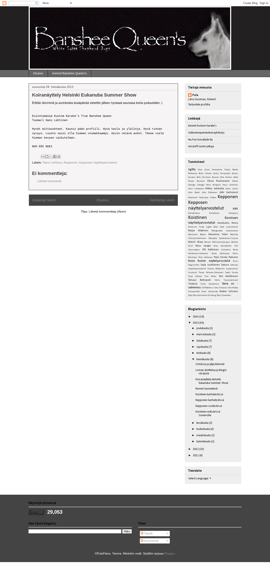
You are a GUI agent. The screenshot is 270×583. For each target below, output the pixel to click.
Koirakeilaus (194, 213)
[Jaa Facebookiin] (55, 156)
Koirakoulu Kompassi (223, 213)
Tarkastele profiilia (199, 104)
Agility (192, 169)
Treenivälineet (231, 280)
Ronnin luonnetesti (207, 388)
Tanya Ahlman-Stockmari (211, 272)
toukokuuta (203, 429)
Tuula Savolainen (209, 284)
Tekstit (148, 533)
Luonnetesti (232, 227)
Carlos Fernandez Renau (225, 173)
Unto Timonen (220, 288)
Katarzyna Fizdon (207, 197)
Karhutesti (232, 192)
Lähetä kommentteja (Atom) (107, 211)
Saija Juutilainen (210, 265)
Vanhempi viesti (162, 200)
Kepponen (70, 162)
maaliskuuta (203, 435)
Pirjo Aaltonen (205, 257)
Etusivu (38, 73)
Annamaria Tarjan (221, 170)
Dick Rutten (226, 177)
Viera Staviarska (209, 291)
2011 (196, 455)
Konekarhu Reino (227, 223)
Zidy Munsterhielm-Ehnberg (202, 295)
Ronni (191, 261)
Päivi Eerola (220, 257)
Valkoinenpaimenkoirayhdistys (206, 132)
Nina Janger (203, 246)
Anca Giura (203, 170)
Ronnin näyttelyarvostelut (214, 261)
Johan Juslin (231, 189)
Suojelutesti (232, 269)
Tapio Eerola (231, 272)
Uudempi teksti (44, 200)
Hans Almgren (213, 185)
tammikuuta (203, 441)
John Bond (194, 192)
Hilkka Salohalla (214, 188)
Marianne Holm (218, 234)
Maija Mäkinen (198, 230)
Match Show (195, 242)
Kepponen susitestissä (209, 406)
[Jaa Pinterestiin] (59, 156)
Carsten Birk (194, 177)
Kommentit (150, 540)
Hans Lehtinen (52, 162)
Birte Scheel (205, 173)
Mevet (207, 242)
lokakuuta (202, 340)
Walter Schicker (228, 291)
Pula (195, 95)
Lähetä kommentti (49, 181)
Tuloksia (192, 284)
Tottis (217, 280)
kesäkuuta (202, 423)
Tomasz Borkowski (199, 280)
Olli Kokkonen (210, 249)
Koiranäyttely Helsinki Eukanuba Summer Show (212, 381)
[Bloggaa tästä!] (47, 156)
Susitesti (192, 272)
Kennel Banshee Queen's (69, 73)
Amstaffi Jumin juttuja (201, 146)
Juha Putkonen (209, 192)
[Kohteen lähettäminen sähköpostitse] (43, 156)
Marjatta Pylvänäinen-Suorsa (223, 238)
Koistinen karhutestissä (209, 394)
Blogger (169, 553)
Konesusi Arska (196, 227)
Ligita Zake (212, 227)
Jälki (221, 192)
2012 (196, 449)
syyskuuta (202, 347)
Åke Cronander (224, 295)
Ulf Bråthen (207, 288)
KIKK (235, 208)
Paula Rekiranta (220, 253)
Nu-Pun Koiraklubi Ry (200, 139)
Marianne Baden (197, 234)
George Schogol (196, 185)
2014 (196, 316)
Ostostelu (226, 250)
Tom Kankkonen (228, 276)
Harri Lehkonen (196, 189)
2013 (196, 322)
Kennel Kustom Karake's (202, 125)
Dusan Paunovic (196, 181)
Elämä (235, 181)
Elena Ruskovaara (218, 181)
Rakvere (233, 257)
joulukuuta (202, 328)
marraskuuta (204, 334)
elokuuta (201, 353)
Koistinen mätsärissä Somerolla (208, 413)
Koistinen (197, 217)
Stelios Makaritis (216, 269)
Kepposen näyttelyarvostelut (98, 162)
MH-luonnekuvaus (221, 242)
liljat (222, 227)
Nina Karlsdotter (222, 246)
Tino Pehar (210, 276)
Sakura (225, 265)
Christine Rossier (210, 177)
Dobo (235, 177)
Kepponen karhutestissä (210, 400)
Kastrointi (193, 197)
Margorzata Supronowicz (225, 231)
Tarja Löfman (195, 276)
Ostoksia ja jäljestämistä (210, 364)
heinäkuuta (203, 359)
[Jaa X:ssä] (51, 156)
